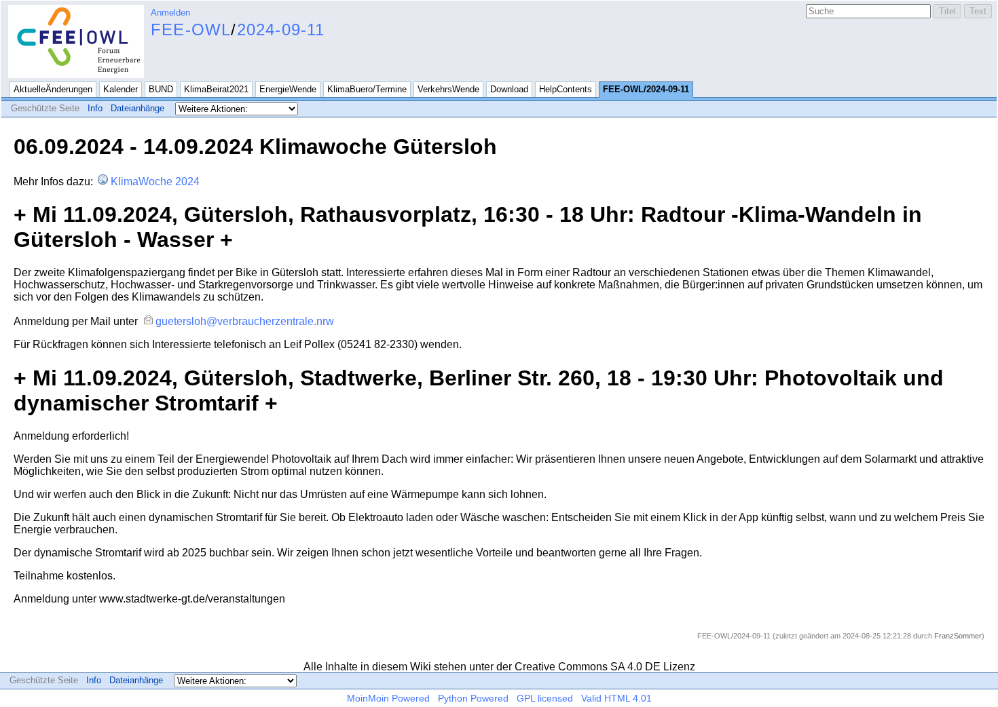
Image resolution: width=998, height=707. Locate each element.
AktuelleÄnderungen (53, 89)
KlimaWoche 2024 (155, 181)
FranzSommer (958, 636)
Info (95, 108)
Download (509, 89)
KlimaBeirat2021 (216, 89)
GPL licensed (545, 698)
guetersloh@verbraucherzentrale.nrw (244, 321)
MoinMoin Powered (388, 698)
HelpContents (565, 89)
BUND (161, 89)
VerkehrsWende (448, 89)
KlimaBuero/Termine (367, 89)
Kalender (120, 89)
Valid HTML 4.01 (616, 698)
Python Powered (473, 698)
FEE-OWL (191, 29)
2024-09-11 (281, 29)
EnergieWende (287, 89)
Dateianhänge (137, 108)
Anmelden (170, 12)
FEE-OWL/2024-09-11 (646, 89)
